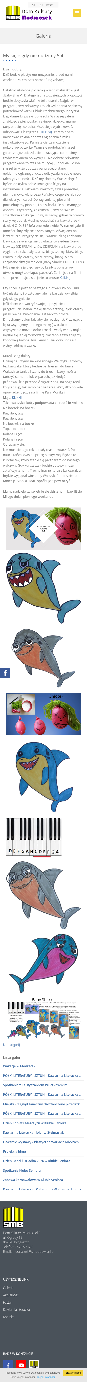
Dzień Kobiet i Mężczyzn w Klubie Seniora (34, 1123)
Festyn (7, 1302)
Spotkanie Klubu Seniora (22, 1170)
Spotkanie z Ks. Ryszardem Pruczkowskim (35, 1085)
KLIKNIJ (46, 132)
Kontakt (8, 1317)
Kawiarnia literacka (16, 1309)
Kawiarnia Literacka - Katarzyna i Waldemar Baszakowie (43, 1189)
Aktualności (11, 1295)
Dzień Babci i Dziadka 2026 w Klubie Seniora (36, 1161)
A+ (41, 5)
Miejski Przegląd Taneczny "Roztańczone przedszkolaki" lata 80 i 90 (43, 1104)
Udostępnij (11, 1044)
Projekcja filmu (14, 1151)
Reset (49, 5)
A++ (34, 5)
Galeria (8, 1288)
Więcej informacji (46, 1377)
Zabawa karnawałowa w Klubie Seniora (33, 1180)
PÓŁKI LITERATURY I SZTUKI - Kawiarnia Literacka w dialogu (43, 1075)
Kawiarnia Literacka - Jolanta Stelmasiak (33, 1132)
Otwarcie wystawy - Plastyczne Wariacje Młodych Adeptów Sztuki (43, 1142)
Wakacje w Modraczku (20, 1066)
